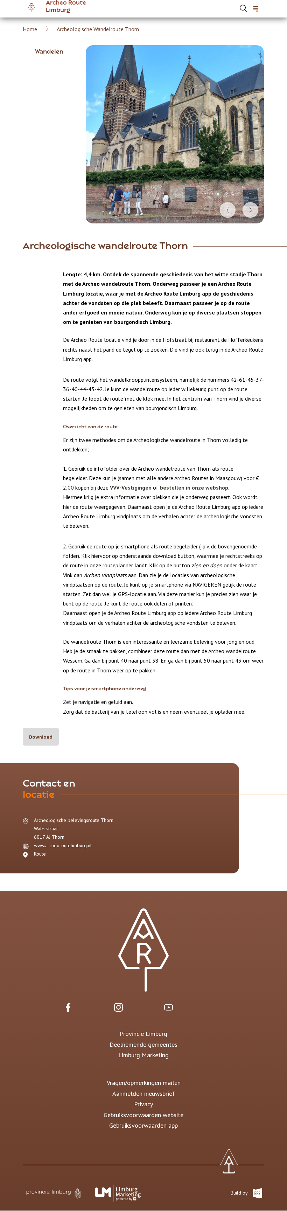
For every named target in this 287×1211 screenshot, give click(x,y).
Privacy (143, 1104)
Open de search (243, 8)
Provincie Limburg (143, 1034)
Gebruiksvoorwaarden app (143, 1125)
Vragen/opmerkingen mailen (144, 1083)
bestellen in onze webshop (194, 487)
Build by (240, 1193)
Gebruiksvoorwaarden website (143, 1115)
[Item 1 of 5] (175, 134)
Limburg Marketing (143, 1055)
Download (40, 737)
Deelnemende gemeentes (143, 1044)
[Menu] (255, 9)
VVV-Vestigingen (131, 487)
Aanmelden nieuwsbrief (143, 1093)
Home (30, 29)
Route (40, 854)
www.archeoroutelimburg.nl (63, 845)
